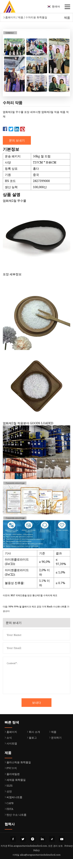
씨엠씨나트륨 (14, 797)
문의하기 (56, 737)
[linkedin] (42, 839)
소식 (9, 737)
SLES (10, 785)
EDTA (10, 809)
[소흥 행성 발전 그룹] (14, 6)
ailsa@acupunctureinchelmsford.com (40, 854)
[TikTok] (52, 839)
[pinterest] (32, 839)
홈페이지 (10, 17)
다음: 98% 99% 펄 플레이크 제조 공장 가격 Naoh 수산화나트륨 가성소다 (36, 609)
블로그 (33, 737)
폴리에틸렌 (13, 774)
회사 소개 (34, 732)
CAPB (10, 803)
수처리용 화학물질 (36, 17)
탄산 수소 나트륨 (16, 814)
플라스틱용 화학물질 (19, 762)
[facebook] (13, 839)
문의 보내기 (17, 140)
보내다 (36, 703)
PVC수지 (12, 768)
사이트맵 (12, 743)
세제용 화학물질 (16, 780)
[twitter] (23, 839)
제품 (20, 17)
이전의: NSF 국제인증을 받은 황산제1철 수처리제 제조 (30, 595)
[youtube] (62, 839)
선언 (9, 791)
